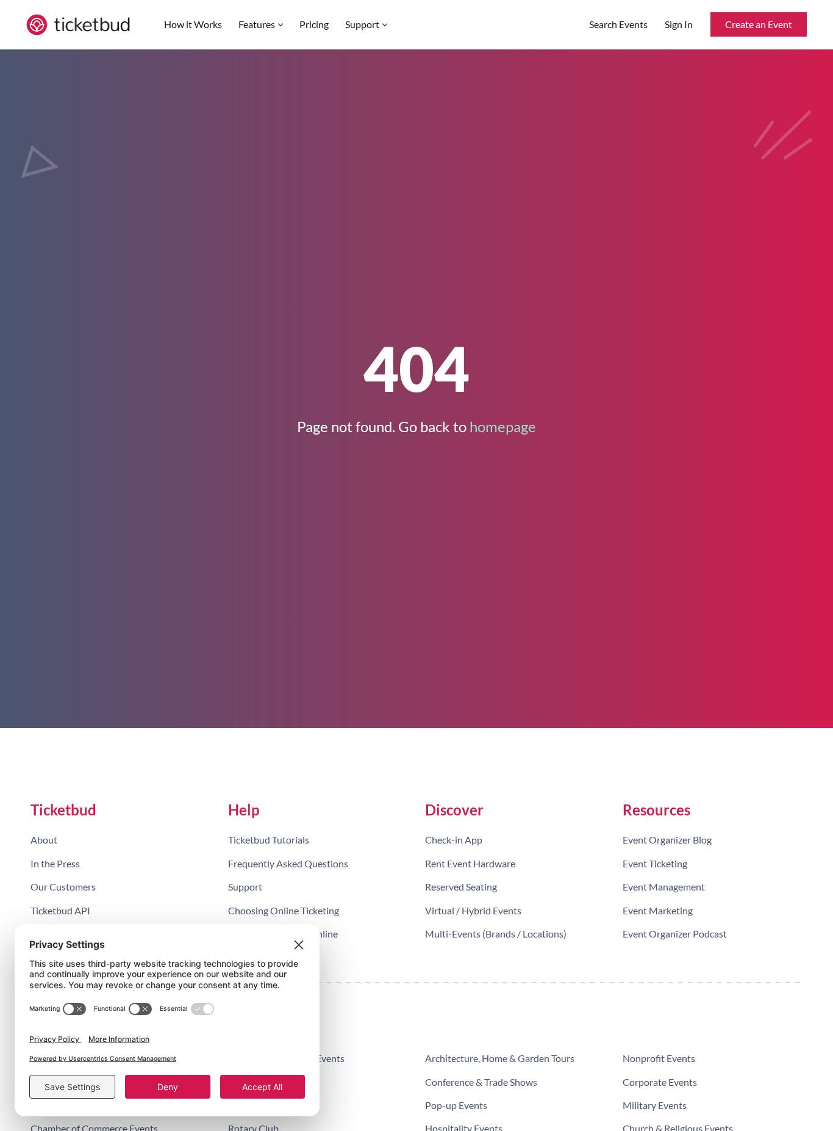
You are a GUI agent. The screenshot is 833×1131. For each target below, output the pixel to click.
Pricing (314, 24)
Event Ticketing (655, 863)
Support (362, 24)
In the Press (55, 863)
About (43, 839)
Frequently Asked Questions (288, 863)
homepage (503, 426)
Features (256, 24)
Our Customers (63, 886)
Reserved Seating (461, 886)
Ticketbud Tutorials (268, 839)
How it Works (193, 24)
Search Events (618, 24)
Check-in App (453, 839)
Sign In (679, 24)
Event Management (664, 886)
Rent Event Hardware (470, 863)
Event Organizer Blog (667, 839)
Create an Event (758, 24)
